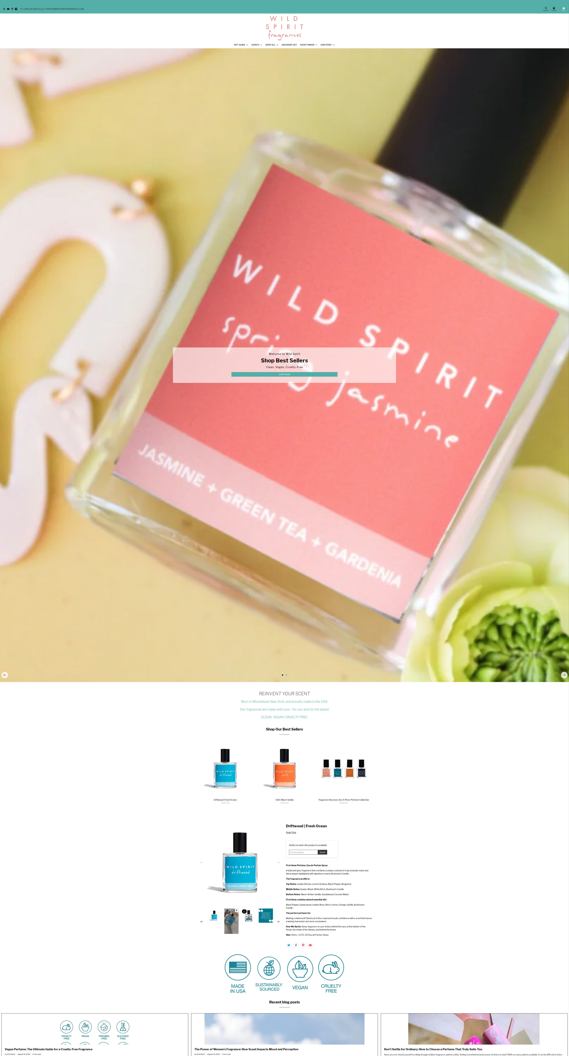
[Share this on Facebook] (296, 945)
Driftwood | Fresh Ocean (225, 800)
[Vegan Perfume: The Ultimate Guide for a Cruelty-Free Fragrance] (95, 1029)
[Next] (564, 675)
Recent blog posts (284, 1002)
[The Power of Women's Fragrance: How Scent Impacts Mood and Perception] (284, 1029)
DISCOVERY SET (289, 45)
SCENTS (255, 45)
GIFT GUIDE (239, 45)
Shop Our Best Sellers (284, 729)
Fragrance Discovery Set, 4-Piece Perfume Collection (344, 800)
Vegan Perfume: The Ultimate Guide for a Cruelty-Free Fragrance (48, 1049)
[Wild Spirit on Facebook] (5, 9)
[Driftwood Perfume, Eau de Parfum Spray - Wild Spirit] (240, 863)
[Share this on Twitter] (289, 945)
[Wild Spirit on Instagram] (17, 9)
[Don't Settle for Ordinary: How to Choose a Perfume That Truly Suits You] (474, 1029)
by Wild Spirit (10, 1054)
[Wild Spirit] (284, 28)
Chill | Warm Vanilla (284, 800)
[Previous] (4, 675)
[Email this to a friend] (310, 945)
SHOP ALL (270, 45)
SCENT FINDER (307, 45)
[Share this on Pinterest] (303, 945)
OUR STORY (326, 45)
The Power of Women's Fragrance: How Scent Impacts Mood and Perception (246, 1049)
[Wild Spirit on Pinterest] (13, 9)
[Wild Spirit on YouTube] (9, 9)
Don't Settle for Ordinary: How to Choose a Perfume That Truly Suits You (433, 1049)
